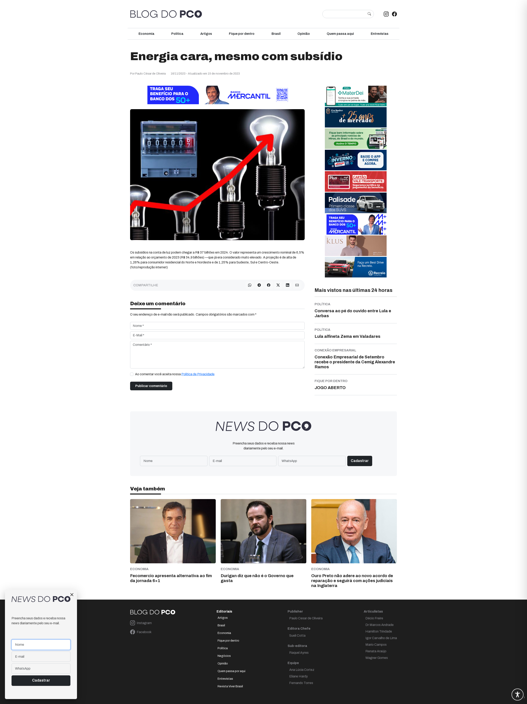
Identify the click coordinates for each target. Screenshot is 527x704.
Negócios (224, 655)
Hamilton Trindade (378, 631)
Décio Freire (374, 618)
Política (177, 33)
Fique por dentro (241, 33)
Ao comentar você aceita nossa (175, 374)
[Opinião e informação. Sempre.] (166, 14)
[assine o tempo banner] (356, 138)
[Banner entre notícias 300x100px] (356, 224)
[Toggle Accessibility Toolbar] (517, 694)
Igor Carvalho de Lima (381, 638)
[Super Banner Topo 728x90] (217, 94)
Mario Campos (376, 644)
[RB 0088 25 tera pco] (356, 267)
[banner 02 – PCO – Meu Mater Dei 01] (356, 95)
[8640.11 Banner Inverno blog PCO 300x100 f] (356, 159)
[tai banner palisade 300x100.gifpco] (356, 202)
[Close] (72, 595)
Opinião (303, 33)
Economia (146, 33)
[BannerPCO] (356, 245)
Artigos (206, 33)
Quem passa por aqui (231, 671)
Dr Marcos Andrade (379, 625)
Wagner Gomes (376, 658)
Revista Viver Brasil (230, 686)
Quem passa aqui (340, 33)
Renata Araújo (375, 651)
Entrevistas (379, 33)
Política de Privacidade (198, 374)
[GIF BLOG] (356, 181)
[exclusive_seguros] (356, 117)
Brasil (276, 33)
